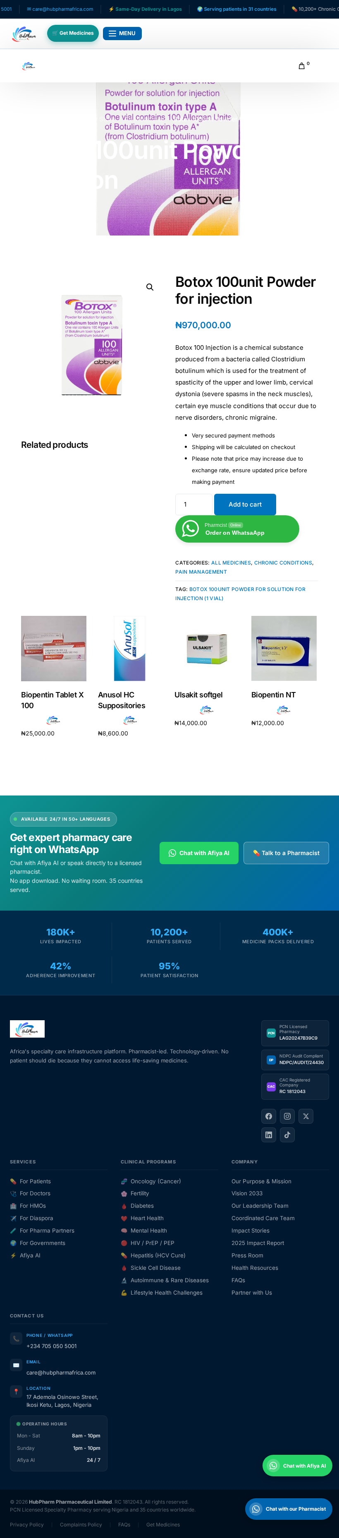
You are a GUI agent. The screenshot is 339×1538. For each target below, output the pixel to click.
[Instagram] (287, 1116)
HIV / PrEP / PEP (147, 1243)
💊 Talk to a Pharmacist (286, 852)
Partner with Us (252, 1292)
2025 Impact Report (258, 1243)
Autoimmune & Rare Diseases (165, 1280)
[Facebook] (268, 1116)
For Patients (30, 1181)
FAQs (238, 1280)
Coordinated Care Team (263, 1218)
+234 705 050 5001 (51, 1346)
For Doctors (30, 1193)
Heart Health (142, 1218)
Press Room (247, 1255)
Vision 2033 (247, 1193)
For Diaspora (31, 1218)
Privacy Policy (27, 1524)
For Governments (37, 1243)
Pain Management (201, 572)
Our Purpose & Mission (261, 1181)
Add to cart (245, 504)
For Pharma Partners (42, 1230)
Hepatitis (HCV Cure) (153, 1255)
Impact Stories (251, 1230)
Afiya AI (25, 1255)
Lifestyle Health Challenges (162, 1292)
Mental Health (144, 1230)
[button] (150, 287)
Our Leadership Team (260, 1205)
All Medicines (231, 563)
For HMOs (28, 1205)
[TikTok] (287, 1134)
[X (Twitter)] (305, 1116)
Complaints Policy (81, 1524)
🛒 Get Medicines (73, 33)
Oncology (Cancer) (151, 1181)
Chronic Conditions (283, 563)
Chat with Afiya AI (204, 852)
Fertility (135, 1193)
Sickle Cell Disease (151, 1267)
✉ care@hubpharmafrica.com (35, 9)
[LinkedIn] (268, 1134)
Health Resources (255, 1267)
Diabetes (137, 1205)
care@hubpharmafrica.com (60, 1372)
